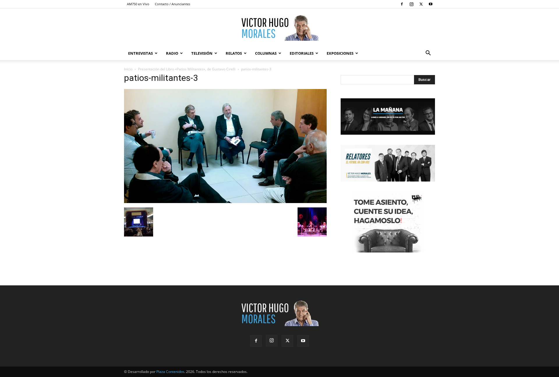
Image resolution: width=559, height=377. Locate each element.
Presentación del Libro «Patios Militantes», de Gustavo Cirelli (187, 69)
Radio (172, 53)
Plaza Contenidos (170, 371)
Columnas (266, 53)
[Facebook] (401, 4)
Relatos (234, 53)
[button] (428, 53)
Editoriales (302, 53)
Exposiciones (340, 53)
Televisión (202, 53)
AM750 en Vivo (138, 4)
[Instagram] (411, 4)
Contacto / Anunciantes (172, 4)
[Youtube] (430, 4)
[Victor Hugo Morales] (279, 28)
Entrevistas (140, 53)
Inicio (128, 69)
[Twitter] (421, 4)
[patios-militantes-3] (225, 201)
